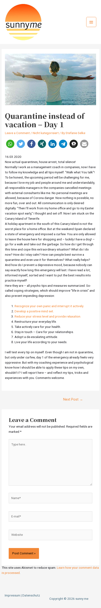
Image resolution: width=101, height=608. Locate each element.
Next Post (73, 399)
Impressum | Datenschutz (22, 595)
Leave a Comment (17, 133)
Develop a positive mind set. (34, 311)
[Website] (51, 536)
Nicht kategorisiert (46, 133)
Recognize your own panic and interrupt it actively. (49, 306)
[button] (10, 144)
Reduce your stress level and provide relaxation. (48, 316)
